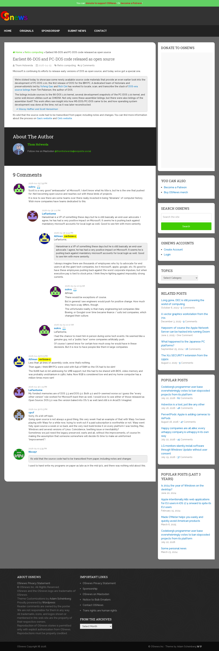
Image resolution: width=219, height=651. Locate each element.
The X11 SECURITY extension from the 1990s (184, 357)
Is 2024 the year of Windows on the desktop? (182, 487)
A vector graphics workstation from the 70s (184, 316)
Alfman (58, 236)
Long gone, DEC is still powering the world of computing (182, 302)
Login (167, 254)
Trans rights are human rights (100, 610)
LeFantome (49, 213)
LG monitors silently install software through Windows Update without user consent (184, 449)
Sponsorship (51, 30)
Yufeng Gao (46, 86)
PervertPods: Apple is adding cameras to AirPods (185, 416)
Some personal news (173, 548)
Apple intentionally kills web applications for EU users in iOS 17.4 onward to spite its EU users (186, 503)
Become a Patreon (175, 187)
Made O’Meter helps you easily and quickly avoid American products (182, 519)
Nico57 (33, 451)
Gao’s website (44, 118)
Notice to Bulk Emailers (97, 599)
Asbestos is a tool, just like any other (183, 404)
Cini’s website (64, 118)
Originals (27, 30)
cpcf (31, 412)
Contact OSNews (93, 605)
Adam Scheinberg (60, 598)
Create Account (173, 249)
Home (8, 30)
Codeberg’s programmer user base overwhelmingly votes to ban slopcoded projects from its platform (185, 390)
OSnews (21, 646)
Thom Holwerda (24, 65)
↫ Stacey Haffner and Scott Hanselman (37, 109)
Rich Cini (62, 86)
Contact (100, 30)
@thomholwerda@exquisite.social (73, 151)
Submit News (77, 30)
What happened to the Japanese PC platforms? (183, 343)
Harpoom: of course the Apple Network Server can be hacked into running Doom (185, 329)
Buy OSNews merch (176, 192)
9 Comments (87, 65)
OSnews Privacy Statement (33, 583)
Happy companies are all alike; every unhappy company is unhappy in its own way (185, 432)
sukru (32, 186)
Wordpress (48, 602)
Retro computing (34, 52)
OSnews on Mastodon (96, 594)
